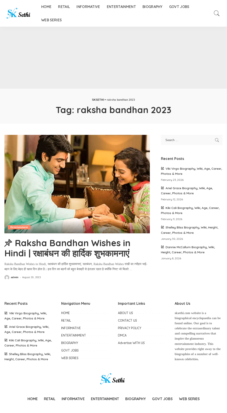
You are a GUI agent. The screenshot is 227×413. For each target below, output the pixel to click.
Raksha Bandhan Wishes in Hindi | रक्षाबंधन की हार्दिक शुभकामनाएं (67, 248)
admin (15, 277)
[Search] (216, 13)
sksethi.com (182, 313)
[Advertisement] (113, 58)
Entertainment (19, 227)
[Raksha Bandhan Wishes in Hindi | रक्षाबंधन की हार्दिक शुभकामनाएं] (77, 184)
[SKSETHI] (19, 13)
